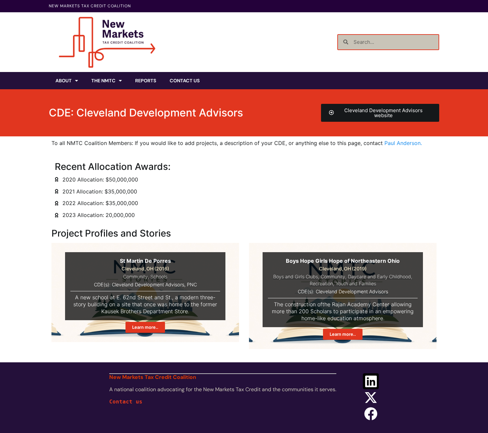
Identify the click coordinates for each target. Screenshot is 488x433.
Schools (158, 276)
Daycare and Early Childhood (379, 276)
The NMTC (103, 81)
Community (135, 276)
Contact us (125, 401)
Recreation (321, 283)
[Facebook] (371, 414)
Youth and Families (356, 283)
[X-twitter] (371, 397)
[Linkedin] (371, 381)
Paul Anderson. (403, 143)
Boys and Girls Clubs (295, 276)
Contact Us (185, 81)
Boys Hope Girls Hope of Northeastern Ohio (343, 260)
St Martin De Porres (145, 260)
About (63, 81)
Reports (145, 81)
